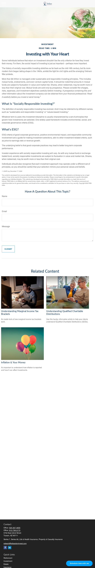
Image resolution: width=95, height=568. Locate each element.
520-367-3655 (14, 527)
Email (4, 211)
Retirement (8, 558)
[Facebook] (5, 547)
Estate (6, 564)
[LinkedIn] (9, 547)
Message (6, 226)
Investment (8, 561)
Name (4, 196)
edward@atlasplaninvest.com (15, 543)
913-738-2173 (14, 530)
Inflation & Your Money (13, 362)
